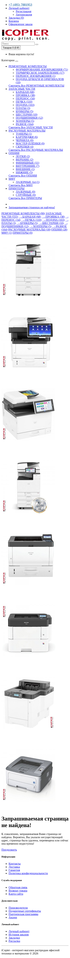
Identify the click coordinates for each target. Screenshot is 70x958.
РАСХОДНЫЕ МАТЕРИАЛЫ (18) (29, 229)
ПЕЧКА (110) (24, 101)
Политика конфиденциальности (28, 873)
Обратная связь (18, 887)
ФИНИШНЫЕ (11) (27, 162)
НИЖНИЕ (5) (24, 172)
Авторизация (24, 14)
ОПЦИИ (14, 153)
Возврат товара (18, 890)
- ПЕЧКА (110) (31, 219)
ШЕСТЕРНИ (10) (26, 114)
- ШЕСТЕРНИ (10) (51, 223)
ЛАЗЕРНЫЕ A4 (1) (27, 182)
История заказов (19, 934)
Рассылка (14, 940)
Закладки (14, 937)
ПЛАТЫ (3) (23, 108)
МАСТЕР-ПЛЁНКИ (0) (30, 143)
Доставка (14, 866)
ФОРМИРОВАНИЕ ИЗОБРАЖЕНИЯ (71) (42, 69)
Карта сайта (16, 893)
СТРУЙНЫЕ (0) (26, 194)
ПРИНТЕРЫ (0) (22, 232)
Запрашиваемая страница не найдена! (32, 207)
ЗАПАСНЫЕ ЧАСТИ (22, 88)
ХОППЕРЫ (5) (25, 120)
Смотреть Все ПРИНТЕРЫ (25, 198)
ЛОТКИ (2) (23, 156)
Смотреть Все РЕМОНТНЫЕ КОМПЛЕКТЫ (36, 85)
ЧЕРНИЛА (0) (24, 140)
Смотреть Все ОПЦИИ (23, 175)
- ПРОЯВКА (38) (53, 216)
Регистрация (23, 11)
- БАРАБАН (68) (30, 216)
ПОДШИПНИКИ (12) (29, 117)
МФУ (12, 178)
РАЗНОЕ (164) (25, 124)
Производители (18, 907)
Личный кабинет (19, 931)
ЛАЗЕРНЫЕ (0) (25, 191)
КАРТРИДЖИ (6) (27, 137)
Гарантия (14, 870)
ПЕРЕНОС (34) (25, 98)
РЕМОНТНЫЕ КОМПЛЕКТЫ (28, 66)
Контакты (15, 863)
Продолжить (9, 849)
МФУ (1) (6, 232)
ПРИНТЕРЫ (16, 188)
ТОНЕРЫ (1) (24, 133)
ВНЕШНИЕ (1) (25, 169)
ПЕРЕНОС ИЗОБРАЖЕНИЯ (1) (35, 75)
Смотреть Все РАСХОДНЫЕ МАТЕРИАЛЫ (36, 149)
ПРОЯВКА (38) (25, 95)
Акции (13, 917)
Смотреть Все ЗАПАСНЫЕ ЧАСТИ (31, 127)
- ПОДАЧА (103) (53, 219)
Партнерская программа (23, 914)
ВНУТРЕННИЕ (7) (27, 165)
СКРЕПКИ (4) (24, 146)
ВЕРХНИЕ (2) (24, 159)
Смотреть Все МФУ (21, 185)
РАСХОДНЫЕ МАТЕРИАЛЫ (27, 130)
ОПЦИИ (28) (59, 229)
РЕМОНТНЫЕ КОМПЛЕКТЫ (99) (23, 213)
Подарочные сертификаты (25, 910)
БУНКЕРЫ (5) (24, 111)
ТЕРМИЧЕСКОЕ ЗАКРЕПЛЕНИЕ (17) (40, 72)
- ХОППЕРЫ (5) (40, 226)
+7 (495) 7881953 (20, 4)
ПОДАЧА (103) (25, 104)
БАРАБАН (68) (25, 92)
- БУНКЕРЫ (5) (27, 223)
